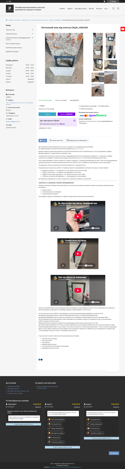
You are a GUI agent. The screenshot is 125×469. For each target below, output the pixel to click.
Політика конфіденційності (73, 467)
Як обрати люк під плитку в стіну (18, 391)
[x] (41, 360)
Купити (47, 114)
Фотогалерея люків (13, 43)
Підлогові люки (11, 34)
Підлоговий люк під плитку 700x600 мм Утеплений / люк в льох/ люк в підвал (24, 417)
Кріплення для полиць (14, 47)
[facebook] (39, 360)
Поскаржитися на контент (57, 467)
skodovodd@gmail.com (13, 121)
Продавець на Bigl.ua (62, 465)
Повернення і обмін (14, 386)
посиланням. (80, 149)
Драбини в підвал (12, 51)
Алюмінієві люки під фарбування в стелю (18, 38)
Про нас (91, 8)
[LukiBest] (10, 8)
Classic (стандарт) (55, 20)
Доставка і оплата (81, 8)
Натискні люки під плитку (39, 20)
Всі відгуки (114, 453)
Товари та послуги (14, 20)
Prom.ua (72, 463)
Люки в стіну (26, 20)
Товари (69, 8)
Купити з (63, 114)
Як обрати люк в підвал (15, 393)
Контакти (99, 8)
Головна (62, 8)
